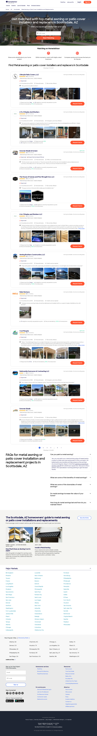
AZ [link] (11, 9)
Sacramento (9, 592)
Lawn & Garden (21, 5)
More (28, 5)
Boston (37, 581)
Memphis (66, 586)
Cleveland (38, 624)
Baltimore (38, 578)
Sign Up (87, 2)
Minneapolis (38, 589)
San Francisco (10, 597)
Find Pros (39, 669)
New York (38, 605)
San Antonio (67, 605)
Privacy (39, 724)
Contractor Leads (42, 696)
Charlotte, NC (33, 642)
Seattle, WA (53, 656)
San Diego (9, 594)
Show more (81, 228)
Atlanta (8, 624)
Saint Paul (38, 592)
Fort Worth (67, 600)
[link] (48, 76)
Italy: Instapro (49, 719)
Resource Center (69, 673)
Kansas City (38, 594)
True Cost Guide (69, 671)
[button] (25, 93)
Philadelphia (67, 578)
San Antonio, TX (74, 653)
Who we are (68, 692)
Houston (66, 603)
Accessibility (56, 724)
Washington (9, 608)
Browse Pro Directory (42, 671)
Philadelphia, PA (14, 653)
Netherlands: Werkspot (58, 719)
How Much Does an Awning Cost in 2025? (18, 550)
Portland (66, 573)
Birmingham (9, 573)
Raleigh (37, 616)
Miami (7, 616)
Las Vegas (38, 600)
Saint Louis (38, 597)
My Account (68, 669)
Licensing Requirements (71, 683)
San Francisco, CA (35, 656)
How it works (68, 689)
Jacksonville (9, 614)
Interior (8, 5)
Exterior (14, 5)
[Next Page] (61, 448)
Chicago (8, 627)
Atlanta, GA (12, 642)
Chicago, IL (52, 642)
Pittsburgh (67, 581)
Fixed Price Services (42, 673)
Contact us (68, 701)
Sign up (16, 684)
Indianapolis (9, 630)
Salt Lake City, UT (54, 653)
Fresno (8, 581)
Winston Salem (39, 619)
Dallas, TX (72, 642)
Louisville (37, 573)
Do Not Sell (49, 724)
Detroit (37, 584)
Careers (67, 694)
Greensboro (38, 614)
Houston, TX (33, 645)
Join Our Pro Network (43, 692)
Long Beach (9, 584)
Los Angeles (9, 586)
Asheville (37, 608)
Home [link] (7, 9)
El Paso (66, 597)
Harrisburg (67, 575)
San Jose (8, 600)
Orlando (8, 619)
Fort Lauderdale (11, 611)
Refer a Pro (68, 676)
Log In (79, 2)
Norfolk (66, 611)
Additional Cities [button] (10, 659)
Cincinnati (38, 622)
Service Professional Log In (44, 689)
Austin (65, 592)
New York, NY (73, 649)
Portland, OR (33, 653)
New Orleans (39, 575)
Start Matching (48, 38)
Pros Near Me (68, 678)
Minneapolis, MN (34, 649)
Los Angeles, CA (54, 645)
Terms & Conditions (57, 727)
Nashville (66, 589)
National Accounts (42, 699)
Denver (8, 603)
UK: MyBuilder (68, 719)
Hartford (8, 605)
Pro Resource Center (42, 694)
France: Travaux (29, 719)
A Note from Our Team (71, 681)
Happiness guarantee (71, 704)
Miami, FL (72, 645)
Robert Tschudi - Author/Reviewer (16, 544)
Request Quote (77, 103)
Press (66, 696)
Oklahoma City (39, 630)
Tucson (8, 578)
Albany (37, 603)
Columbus (38, 627)
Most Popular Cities (10, 638)
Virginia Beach (68, 616)
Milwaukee (67, 624)
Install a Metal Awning (42, 548)
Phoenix (8, 575)
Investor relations (70, 699)
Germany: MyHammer (39, 719)
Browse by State (23, 638)
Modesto (8, 589)
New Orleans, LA (54, 649)
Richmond (67, 614)
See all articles (84, 518)
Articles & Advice (35, 5)
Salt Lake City (68, 608)
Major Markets (12, 568)
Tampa (8, 622)
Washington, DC (74, 656)
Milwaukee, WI (13, 649)
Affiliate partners (69, 706)
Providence (67, 584)
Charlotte (38, 611)
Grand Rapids (39, 586)
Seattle (66, 619)
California (44, 724)
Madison (66, 622)
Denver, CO (13, 645)
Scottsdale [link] (17, 9)
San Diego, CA (13, 656)
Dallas (65, 594)
